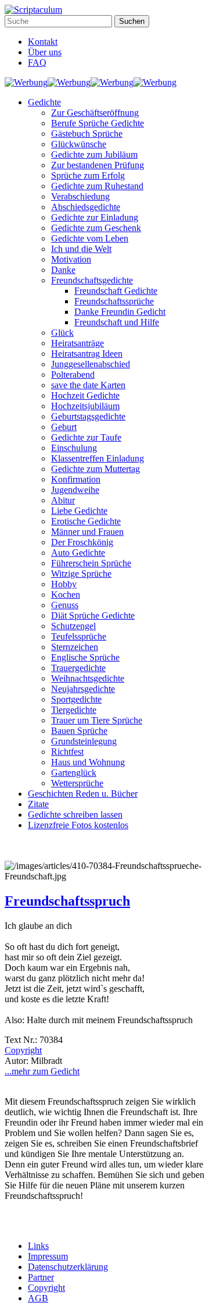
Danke (63, 270)
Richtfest (67, 752)
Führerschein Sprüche (91, 563)
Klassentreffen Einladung (97, 458)
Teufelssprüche (78, 636)
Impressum (48, 1256)
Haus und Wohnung (88, 762)
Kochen (65, 594)
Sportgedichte (76, 699)
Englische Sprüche (85, 657)
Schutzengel (73, 626)
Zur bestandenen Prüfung (97, 165)
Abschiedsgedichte (85, 207)
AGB (38, 1298)
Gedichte (44, 102)
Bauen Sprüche (79, 731)
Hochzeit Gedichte (85, 395)
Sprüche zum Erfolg (88, 175)
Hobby (64, 584)
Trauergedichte (78, 668)
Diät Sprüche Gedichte (93, 615)
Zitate (38, 804)
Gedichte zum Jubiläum (94, 154)
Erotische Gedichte (86, 521)
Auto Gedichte (78, 553)
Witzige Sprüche (81, 574)
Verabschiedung (80, 196)
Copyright (23, 1050)
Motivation (71, 259)
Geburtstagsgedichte (88, 416)
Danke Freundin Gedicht (119, 312)
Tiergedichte (73, 710)
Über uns (45, 52)
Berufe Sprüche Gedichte (97, 123)
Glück (62, 333)
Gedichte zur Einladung (94, 217)
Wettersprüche (77, 783)
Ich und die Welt (81, 249)
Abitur (63, 500)
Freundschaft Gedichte (115, 291)
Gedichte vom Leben (89, 238)
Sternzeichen (74, 647)
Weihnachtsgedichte (87, 678)
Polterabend (73, 374)
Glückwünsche (78, 144)
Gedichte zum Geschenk (96, 228)
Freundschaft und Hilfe (116, 322)
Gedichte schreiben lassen (75, 814)
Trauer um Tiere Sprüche (96, 720)
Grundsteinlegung (84, 741)
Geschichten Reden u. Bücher (83, 794)
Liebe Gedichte (79, 511)
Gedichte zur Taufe (86, 437)
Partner (41, 1277)
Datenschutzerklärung (68, 1267)
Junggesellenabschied (90, 364)
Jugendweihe (75, 490)
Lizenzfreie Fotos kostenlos (78, 825)
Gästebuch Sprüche (86, 134)
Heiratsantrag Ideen (86, 354)
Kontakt (42, 42)
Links (38, 1246)
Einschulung (74, 448)
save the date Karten (88, 385)
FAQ (37, 63)
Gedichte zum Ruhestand (97, 186)
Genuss (64, 605)
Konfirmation (75, 479)
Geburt (64, 427)
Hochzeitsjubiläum (85, 406)
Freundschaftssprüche (114, 301)
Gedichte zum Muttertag (95, 469)
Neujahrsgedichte (83, 689)
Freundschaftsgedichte (92, 280)
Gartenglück (73, 773)
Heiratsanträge (77, 343)
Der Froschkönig (82, 542)
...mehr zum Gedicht (42, 1071)
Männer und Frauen (87, 532)
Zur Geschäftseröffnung (95, 113)
